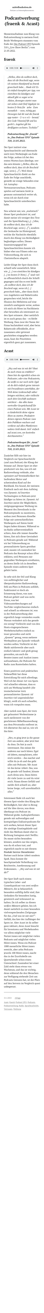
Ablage (18, 998)
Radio (21, 1005)
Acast (6, 1002)
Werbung (17, 1009)
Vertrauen (8, 1009)
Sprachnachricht (31, 1005)
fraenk (12, 1002)
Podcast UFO (21, 1002)
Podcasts (31, 1002)
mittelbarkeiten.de (22, 7)
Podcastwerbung (11, 1005)
